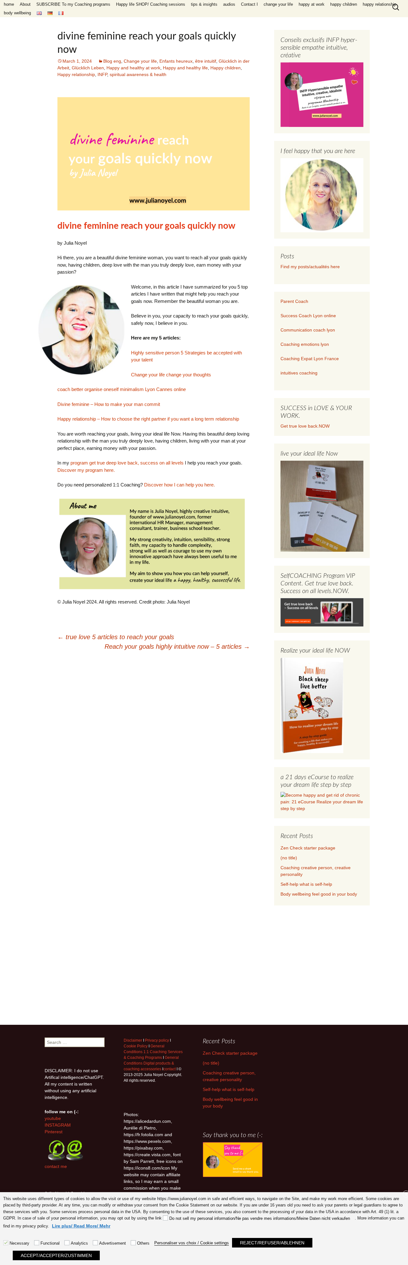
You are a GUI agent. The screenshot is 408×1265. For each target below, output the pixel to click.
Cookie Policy (136, 1046)
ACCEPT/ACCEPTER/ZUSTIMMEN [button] (56, 1255)
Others (143, 1243)
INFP (102, 74)
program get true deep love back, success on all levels (127, 462)
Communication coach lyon (307, 329)
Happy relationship (76, 74)
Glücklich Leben (88, 67)
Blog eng (112, 61)
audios (229, 4)
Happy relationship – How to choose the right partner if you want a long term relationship (148, 419)
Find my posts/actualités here (310, 266)
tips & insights (204, 4)
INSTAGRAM (58, 1125)
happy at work (311, 4)
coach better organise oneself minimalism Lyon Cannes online (121, 389)
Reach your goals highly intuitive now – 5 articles (177, 646)
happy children (343, 4)
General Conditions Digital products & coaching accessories (151, 1063)
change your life (278, 4)
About (25, 4)
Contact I (249, 4)
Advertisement (112, 1243)
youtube (53, 1118)
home (9, 4)
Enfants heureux (176, 61)
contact (169, 1069)
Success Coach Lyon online (308, 315)
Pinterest (53, 1131)
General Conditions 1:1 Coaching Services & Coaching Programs (153, 1052)
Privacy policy (157, 1040)
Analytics (79, 1243)
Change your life (140, 61)
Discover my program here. (86, 470)
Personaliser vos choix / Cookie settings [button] (191, 1243)
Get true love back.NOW (305, 426)
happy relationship (379, 4)
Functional (50, 1243)
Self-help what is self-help (306, 884)
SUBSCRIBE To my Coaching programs (73, 4)
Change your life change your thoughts (171, 374)
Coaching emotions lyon (304, 344)
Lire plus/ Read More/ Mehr (81, 1225)
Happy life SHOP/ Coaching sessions (150, 4)
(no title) (288, 857)
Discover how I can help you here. (179, 484)
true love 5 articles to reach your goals (115, 636)
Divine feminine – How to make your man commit (108, 404)
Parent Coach (295, 301)
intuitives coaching (298, 372)
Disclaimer (133, 1040)
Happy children (225, 67)
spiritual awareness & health (138, 74)
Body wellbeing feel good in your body (318, 894)
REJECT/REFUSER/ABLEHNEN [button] (272, 1242)
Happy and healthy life (185, 67)
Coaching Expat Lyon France (309, 358)
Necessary (19, 1243)
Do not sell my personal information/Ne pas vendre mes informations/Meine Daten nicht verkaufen (259, 1218)
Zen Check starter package (307, 847)
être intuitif (205, 61)
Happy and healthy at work (133, 67)
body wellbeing (17, 12)
